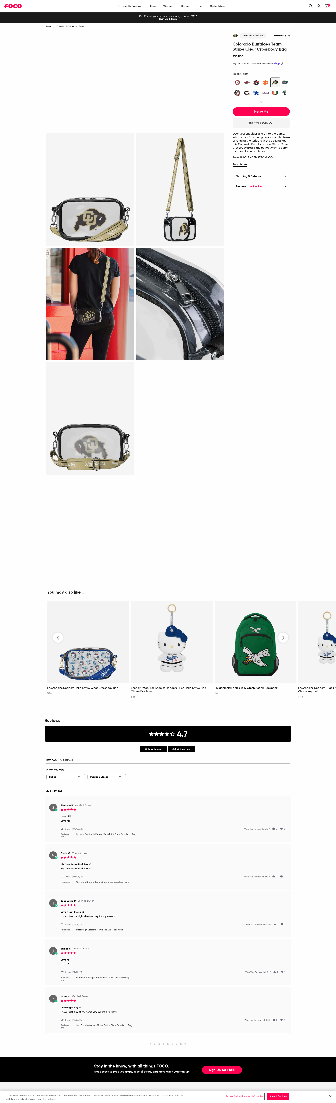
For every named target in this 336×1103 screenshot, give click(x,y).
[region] (168, 1097)
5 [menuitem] (168, 1044)
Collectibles (217, 6)
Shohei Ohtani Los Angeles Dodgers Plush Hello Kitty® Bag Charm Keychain (168, 690)
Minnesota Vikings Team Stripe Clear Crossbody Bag (103, 978)
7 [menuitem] (176, 1044)
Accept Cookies (278, 1096)
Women (168, 6)
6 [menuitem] (172, 1044)
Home (185, 6)
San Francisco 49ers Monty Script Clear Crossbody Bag (104, 1025)
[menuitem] (130, 6)
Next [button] (283, 637)
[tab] (153, 749)
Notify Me (261, 112)
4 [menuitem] (163, 1044)
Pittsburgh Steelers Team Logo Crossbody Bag (99, 930)
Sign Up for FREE (222, 1070)
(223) (287, 36)
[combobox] (65, 777)
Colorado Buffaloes (253, 35)
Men (153, 6)
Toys (199, 6)
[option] (168, 17)
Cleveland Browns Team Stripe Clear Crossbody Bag (102, 882)
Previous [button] (58, 637)
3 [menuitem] (159, 1044)
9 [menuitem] (185, 1044)
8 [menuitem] (181, 1044)
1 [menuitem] (150, 1044)
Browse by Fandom (130, 6)
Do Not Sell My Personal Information (245, 1096)
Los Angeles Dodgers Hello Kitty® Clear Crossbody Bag (82, 688)
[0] (325, 6)
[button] (67, 828)
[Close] (330, 1096)
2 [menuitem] (155, 1044)
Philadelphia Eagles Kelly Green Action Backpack (246, 688)
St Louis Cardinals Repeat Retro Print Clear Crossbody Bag (106, 834)
